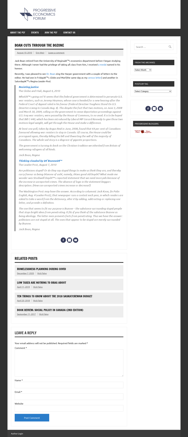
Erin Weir (40, 52)
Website (19, 403)
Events (35, 32)
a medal (102, 64)
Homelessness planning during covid (41, 269)
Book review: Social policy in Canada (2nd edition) (50, 310)
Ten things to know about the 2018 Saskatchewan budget (54, 296)
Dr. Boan (50, 73)
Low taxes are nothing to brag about (41, 282)
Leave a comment (56, 52)
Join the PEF (51, 32)
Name (19, 380)
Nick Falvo (42, 273)
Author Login (17, 433)
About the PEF (17, 32)
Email (18, 392)
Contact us (69, 32)
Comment (21, 348)
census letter (94, 77)
